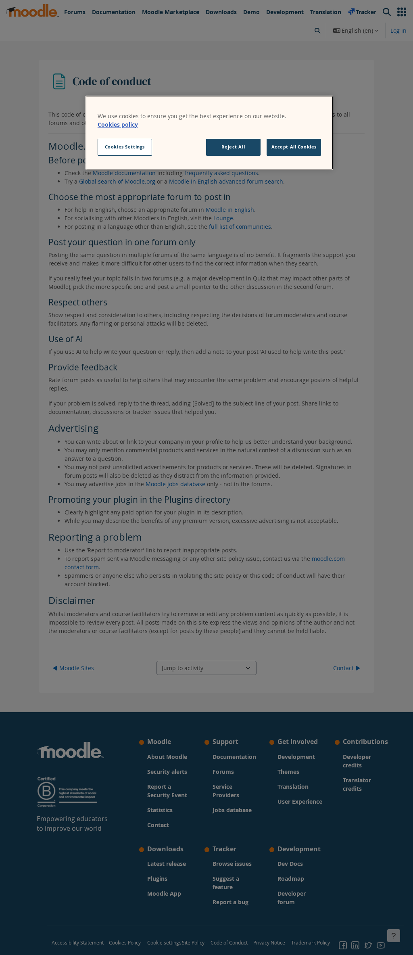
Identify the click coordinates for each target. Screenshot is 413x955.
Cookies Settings (125, 147)
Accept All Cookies (294, 147)
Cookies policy (118, 124)
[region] (209, 133)
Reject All (233, 147)
